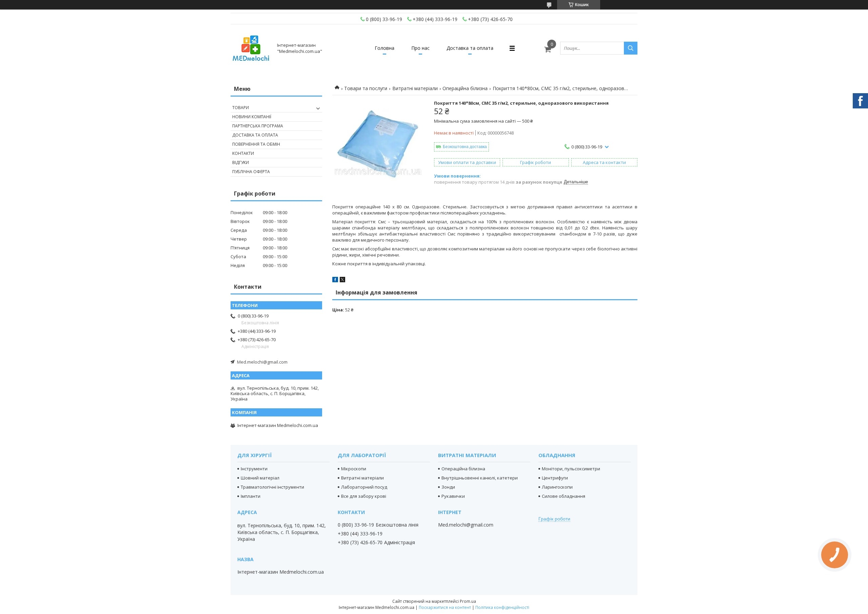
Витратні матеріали (415, 88)
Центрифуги (555, 478)
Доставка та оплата (470, 48)
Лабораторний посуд (364, 487)
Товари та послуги (365, 88)
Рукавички (453, 496)
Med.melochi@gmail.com (262, 362)
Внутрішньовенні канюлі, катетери (479, 478)
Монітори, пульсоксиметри (571, 469)
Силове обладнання (563, 496)
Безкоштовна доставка (465, 146)
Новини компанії (251, 117)
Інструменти (254, 469)
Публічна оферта (251, 172)
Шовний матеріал (260, 478)
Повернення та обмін (256, 144)
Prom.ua (468, 601)
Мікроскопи (353, 469)
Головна (384, 48)
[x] (342, 281)
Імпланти (250, 496)
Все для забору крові (363, 496)
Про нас (420, 48)
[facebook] (335, 281)
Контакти (243, 153)
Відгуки (240, 162)
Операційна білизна (465, 88)
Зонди (448, 487)
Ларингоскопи (557, 487)
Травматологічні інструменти (272, 487)
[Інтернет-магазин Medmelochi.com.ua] (251, 48)
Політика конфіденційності (502, 607)
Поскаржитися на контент (445, 607)
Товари (240, 107)
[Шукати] (630, 48)
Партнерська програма (257, 126)
